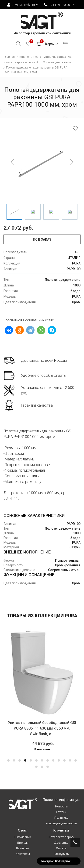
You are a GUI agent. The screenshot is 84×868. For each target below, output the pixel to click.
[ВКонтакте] (9, 330)
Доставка (61, 842)
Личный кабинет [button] (23, 5)
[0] (29, 45)
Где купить (61, 854)
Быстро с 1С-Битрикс (56, 861)
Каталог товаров (61, 837)
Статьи (61, 812)
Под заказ (42, 239)
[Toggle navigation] (66, 45)
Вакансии (22, 848)
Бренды (22, 842)
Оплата (61, 848)
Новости (61, 806)
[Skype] (52, 330)
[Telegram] (30, 330)
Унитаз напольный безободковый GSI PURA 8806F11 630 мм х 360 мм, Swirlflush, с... (42, 728)
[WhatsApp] (41, 330)
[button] (8, 760)
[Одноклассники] (19, 330)
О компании (22, 837)
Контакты (23, 854)
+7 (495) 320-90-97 (61, 5)
